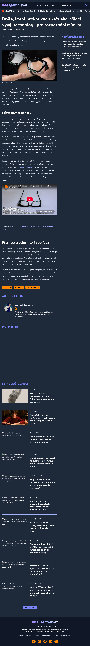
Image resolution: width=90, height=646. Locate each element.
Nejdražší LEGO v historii (47, 11)
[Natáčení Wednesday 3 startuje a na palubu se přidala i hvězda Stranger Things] (15, 590)
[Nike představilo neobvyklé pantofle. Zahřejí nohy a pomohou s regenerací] (15, 396)
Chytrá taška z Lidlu (66, 11)
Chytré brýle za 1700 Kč (26, 11)
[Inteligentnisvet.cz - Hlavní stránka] (14, 5)
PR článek (32, 433)
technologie (19, 287)
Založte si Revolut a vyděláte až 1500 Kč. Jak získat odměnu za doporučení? (74, 67)
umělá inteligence (32, 287)
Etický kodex (46, 636)
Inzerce (28, 636)
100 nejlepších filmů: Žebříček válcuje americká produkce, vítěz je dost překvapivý (74, 44)
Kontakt (36, 636)
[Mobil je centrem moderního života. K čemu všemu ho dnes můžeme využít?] (15, 504)
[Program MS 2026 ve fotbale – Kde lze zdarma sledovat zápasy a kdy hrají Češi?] (15, 482)
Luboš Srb (32, 562)
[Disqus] (45, 355)
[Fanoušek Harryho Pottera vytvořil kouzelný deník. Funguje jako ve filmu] (15, 417)
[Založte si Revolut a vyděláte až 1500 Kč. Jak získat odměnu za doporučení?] (15, 568)
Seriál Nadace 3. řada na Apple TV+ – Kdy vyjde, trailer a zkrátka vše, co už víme (74, 55)
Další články (30, 607)
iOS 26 (79, 11)
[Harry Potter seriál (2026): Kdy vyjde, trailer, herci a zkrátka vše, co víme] (15, 525)
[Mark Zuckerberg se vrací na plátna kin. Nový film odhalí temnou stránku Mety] (15, 460)
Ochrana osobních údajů (62, 636)
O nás (21, 636)
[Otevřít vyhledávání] (86, 5)
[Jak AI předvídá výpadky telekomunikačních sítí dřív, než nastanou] (15, 439)
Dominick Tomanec (7, 29)
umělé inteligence (26, 167)
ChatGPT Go (10, 11)
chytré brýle (7, 287)
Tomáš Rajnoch (34, 390)
